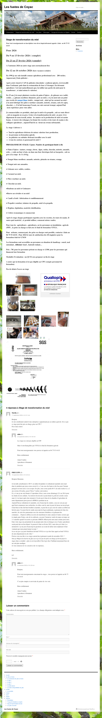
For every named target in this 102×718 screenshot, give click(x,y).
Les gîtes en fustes (10, 677)
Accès (73, 32)
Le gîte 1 (9, 680)
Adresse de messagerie (13, 643)
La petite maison (11, 686)
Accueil (7, 675)
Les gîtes (38, 32)
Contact (79, 32)
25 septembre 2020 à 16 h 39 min (26, 436)
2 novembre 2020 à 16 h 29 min (26, 565)
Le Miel (7, 689)
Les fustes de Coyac (18, 7)
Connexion (80, 51)
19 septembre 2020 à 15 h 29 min (21, 475)
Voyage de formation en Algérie (60, 32)
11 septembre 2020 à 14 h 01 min (21, 415)
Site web (8, 649)
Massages (46, 32)
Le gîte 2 (9, 682)
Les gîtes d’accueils (11, 705)
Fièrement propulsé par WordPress (86, 709)
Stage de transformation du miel (25, 32)
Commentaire (10, 614)
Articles (7, 696)
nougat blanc (22, 100)
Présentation (10, 32)
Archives (8, 698)
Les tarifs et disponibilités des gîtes (15, 687)
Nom (8, 637)
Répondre (14, 429)
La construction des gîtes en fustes (15, 678)
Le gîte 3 (9, 684)
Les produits (10, 691)
